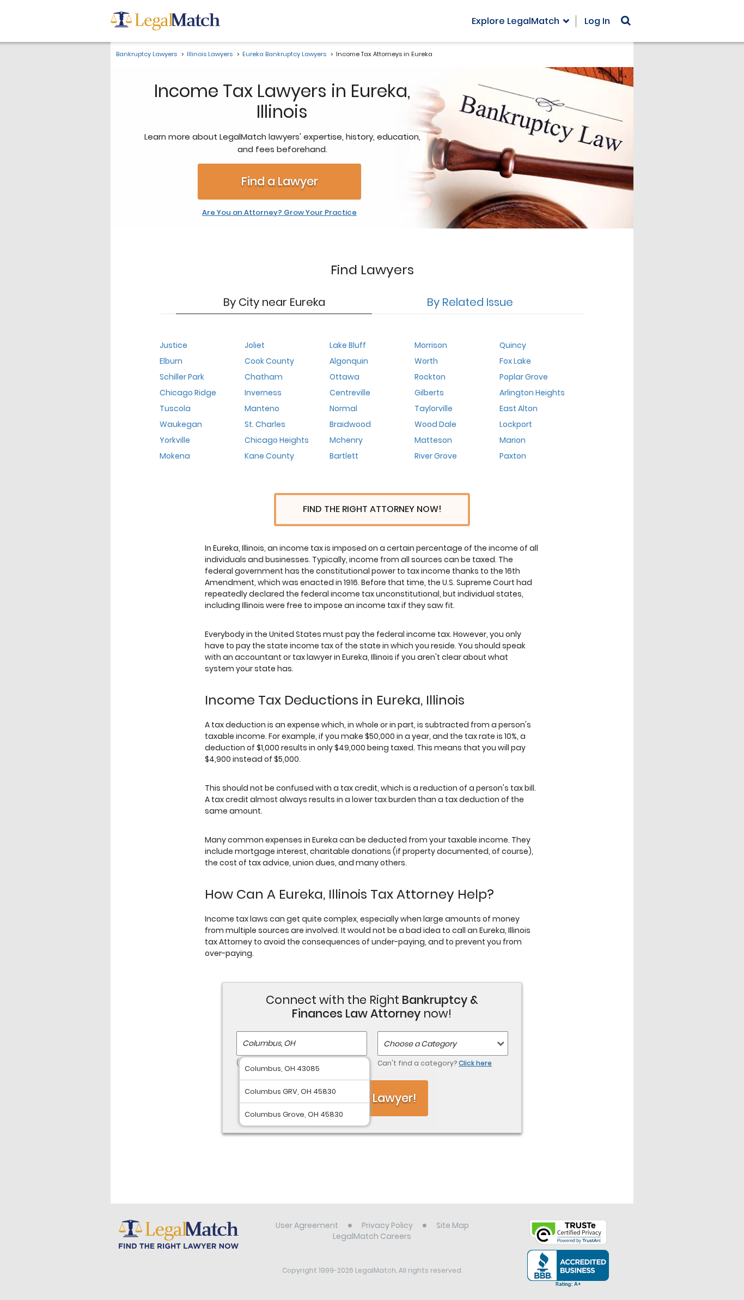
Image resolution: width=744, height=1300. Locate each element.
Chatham (264, 376)
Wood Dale (435, 424)
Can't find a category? (434, 1063)
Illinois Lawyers (210, 54)
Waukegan (181, 424)
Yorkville (175, 440)
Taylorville (433, 408)
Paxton (512, 455)
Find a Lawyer (279, 181)
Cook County (269, 361)
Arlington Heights (532, 392)
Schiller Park (182, 376)
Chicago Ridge (188, 392)
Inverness (263, 392)
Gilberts (429, 392)
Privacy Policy (387, 1225)
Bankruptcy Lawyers (146, 54)
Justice (173, 345)
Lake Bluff (348, 345)
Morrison (430, 345)
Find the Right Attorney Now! (372, 509)
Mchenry (346, 440)
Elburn (171, 361)
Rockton (430, 376)
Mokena (175, 455)
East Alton (518, 408)
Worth (426, 361)
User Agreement (307, 1225)
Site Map (452, 1225)
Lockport (515, 424)
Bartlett (344, 455)
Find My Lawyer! (372, 1098)
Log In (597, 21)
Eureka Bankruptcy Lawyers (284, 54)
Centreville (350, 392)
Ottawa (344, 376)
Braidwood (350, 424)
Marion (512, 440)
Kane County (269, 455)
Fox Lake (515, 361)
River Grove (435, 455)
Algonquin (349, 361)
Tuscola (175, 408)
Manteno (262, 408)
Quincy (512, 345)
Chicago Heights (277, 440)
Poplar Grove (523, 376)
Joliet (255, 345)
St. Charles (265, 424)
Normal (343, 408)
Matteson (433, 440)
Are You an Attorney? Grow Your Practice (279, 213)
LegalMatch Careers (372, 1236)
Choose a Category (419, 1043)
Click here (475, 1063)
